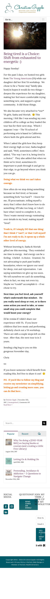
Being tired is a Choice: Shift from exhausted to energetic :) (22, 58)
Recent (25, 433)
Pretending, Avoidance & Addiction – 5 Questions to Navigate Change (27, 473)
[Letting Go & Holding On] (9, 459)
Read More (7, 405)
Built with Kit (40, 545)
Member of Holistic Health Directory (25, 565)
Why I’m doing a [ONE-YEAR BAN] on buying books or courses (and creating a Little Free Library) (28, 444)
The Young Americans (20, 78)
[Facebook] (6, 506)
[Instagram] (11, 506)
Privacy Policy (20, 562)
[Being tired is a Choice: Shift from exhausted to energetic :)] (25, 36)
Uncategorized (13, 402)
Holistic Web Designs (35, 562)
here (18, 391)
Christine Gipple (11, 400)
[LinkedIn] (6, 512)
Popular (11, 433)
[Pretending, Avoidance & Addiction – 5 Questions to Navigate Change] (9, 471)
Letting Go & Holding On (26, 459)
